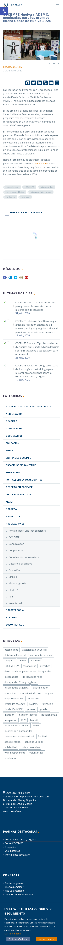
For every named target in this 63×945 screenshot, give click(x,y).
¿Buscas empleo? (14, 886)
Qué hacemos (12, 850)
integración (11, 720)
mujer (36, 725)
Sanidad (42, 736)
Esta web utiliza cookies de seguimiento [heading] (28, 911)
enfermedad (33, 698)
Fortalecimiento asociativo (24, 480)
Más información (12, 933)
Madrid (34, 720)
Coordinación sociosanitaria (24, 557)
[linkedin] (10, 278)
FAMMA (33, 703)
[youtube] (26, 278)
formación (47, 703)
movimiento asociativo (17, 725)
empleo (49, 693)
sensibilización (13, 741)
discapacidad (47, 187)
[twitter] (15, 278)
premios (25, 197)
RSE (11, 596)
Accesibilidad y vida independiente (28, 406)
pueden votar (41, 163)
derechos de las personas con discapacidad (28, 671)
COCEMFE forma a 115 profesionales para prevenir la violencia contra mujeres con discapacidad (35, 306)
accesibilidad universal (34, 649)
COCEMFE (30, 187)
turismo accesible (30, 747)
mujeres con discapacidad (18, 731)
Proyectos (13, 516)
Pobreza (11, 509)
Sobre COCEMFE (14, 843)
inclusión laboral (27, 714)
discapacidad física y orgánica (20, 682)
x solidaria (10, 758)
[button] (4, 11)
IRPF (23, 720)
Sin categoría (15, 610)
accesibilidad (12, 187)
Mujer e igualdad (18, 583)
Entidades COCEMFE (14, 67)
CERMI (22, 660)
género (31, 709)
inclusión (11, 197)
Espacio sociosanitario (21, 465)
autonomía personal (41, 655)
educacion (10, 693)
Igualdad (43, 709)
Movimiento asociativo (17, 854)
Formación (13, 472)
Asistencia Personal (15, 655)
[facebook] (5, 278)
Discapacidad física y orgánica (21, 839)
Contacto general (14, 883)
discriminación (40, 687)
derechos (45, 666)
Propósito (10, 847)
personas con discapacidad (19, 736)
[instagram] (21, 278)
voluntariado (36, 752)
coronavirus (14, 436)
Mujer (9, 502)
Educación (12, 443)
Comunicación (16, 543)
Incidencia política (18, 494)
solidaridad (11, 747)
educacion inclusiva (30, 693)
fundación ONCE (14, 709)
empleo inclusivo (14, 698)
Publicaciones (15, 523)
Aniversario (14, 414)
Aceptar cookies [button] (46, 939)
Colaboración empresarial (19, 894)
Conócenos (46, 9)
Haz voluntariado (14, 890)
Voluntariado (16, 603)
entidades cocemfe (15, 703)
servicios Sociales (34, 741)
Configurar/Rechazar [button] (18, 939)
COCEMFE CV (12, 666)
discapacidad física (15, 192)
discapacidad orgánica (41, 192)
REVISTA (13, 590)
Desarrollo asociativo (20, 563)
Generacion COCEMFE (19, 487)
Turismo (11, 617)
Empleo (10, 450)
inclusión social (49, 714)
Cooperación (14, 428)
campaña (10, 660)
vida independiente (15, 752)
